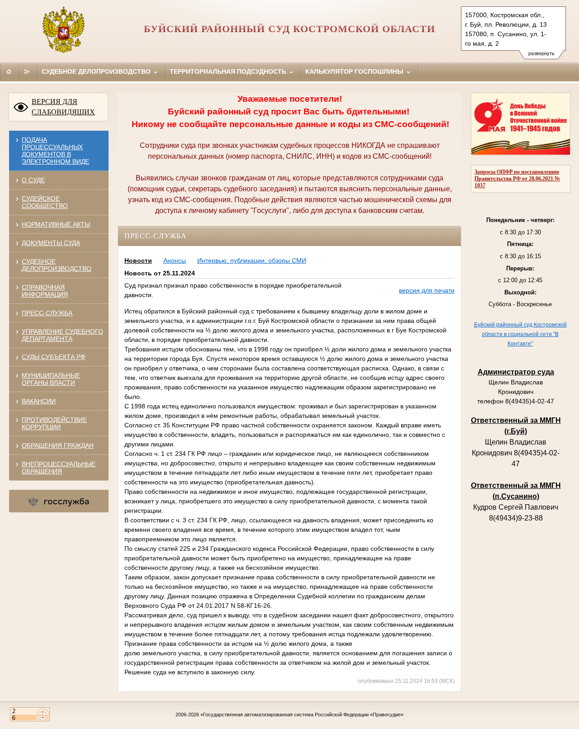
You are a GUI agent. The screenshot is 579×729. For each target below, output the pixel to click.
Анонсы (174, 260)
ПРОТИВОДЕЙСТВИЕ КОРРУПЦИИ (54, 423)
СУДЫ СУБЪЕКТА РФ (53, 356)
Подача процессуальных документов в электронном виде (55, 150)
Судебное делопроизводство (97, 71)
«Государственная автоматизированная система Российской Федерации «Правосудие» (301, 714)
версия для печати (427, 290)
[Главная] (9, 71)
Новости (138, 260)
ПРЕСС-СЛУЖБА (47, 313)
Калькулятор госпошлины (355, 71)
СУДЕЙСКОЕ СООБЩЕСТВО (45, 202)
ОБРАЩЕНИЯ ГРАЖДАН (58, 445)
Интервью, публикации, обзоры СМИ (251, 260)
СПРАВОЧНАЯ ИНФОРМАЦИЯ (45, 291)
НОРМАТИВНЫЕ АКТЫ (56, 224)
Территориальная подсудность (229, 71)
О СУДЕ (33, 180)
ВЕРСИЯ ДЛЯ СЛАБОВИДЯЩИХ (63, 107)
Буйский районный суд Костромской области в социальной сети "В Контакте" (520, 334)
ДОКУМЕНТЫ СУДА (51, 242)
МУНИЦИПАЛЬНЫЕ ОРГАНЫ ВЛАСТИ (51, 379)
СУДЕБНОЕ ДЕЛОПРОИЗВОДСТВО (56, 265)
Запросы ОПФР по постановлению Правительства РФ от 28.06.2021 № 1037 (517, 179)
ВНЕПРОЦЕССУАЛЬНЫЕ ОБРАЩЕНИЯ (58, 467)
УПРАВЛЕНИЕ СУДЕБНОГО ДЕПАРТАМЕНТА (62, 335)
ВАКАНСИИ (39, 401)
